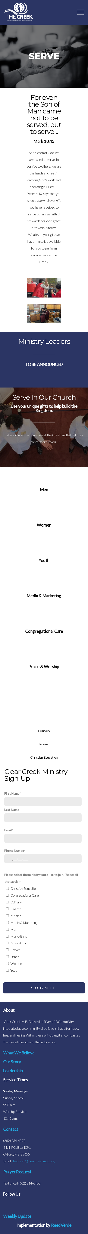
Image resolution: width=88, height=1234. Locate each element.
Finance (16, 909)
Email (8, 830)
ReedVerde (61, 1225)
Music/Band (19, 936)
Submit (44, 988)
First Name (11, 793)
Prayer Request (17, 1171)
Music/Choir (19, 943)
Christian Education (23, 888)
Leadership (13, 1070)
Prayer (15, 950)
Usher (14, 957)
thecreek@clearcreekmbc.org (33, 1161)
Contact (10, 1129)
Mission (15, 916)
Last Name (11, 810)
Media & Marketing (23, 922)
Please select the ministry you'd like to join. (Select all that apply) (41, 878)
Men (13, 929)
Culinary (16, 902)
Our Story (12, 1061)
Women (16, 963)
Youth (14, 970)
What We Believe (18, 1052)
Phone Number (14, 850)
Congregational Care (24, 895)
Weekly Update (17, 1216)
